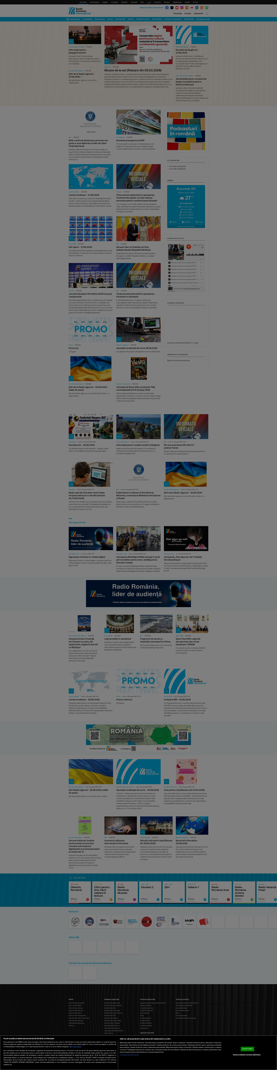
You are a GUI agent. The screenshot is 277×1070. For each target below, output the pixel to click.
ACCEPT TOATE (247, 1049)
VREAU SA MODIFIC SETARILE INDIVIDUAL (247, 1054)
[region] (138, 1052)
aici (74, 1057)
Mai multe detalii (75, 1046)
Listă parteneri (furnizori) (129, 1055)
